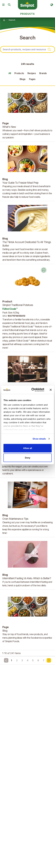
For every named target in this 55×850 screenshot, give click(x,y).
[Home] (4, 20)
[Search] (9, 4)
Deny (27, 457)
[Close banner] (51, 390)
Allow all (27, 448)
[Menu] (3, 4)
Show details (39, 438)
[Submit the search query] (49, 49)
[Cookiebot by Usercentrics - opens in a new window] (32, 390)
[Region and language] (51, 4)
